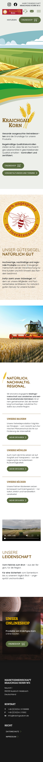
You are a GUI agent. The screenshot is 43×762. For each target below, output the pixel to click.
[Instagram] (9, 4)
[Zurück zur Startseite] (12, 11)
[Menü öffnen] (37, 11)
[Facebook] (15, 4)
